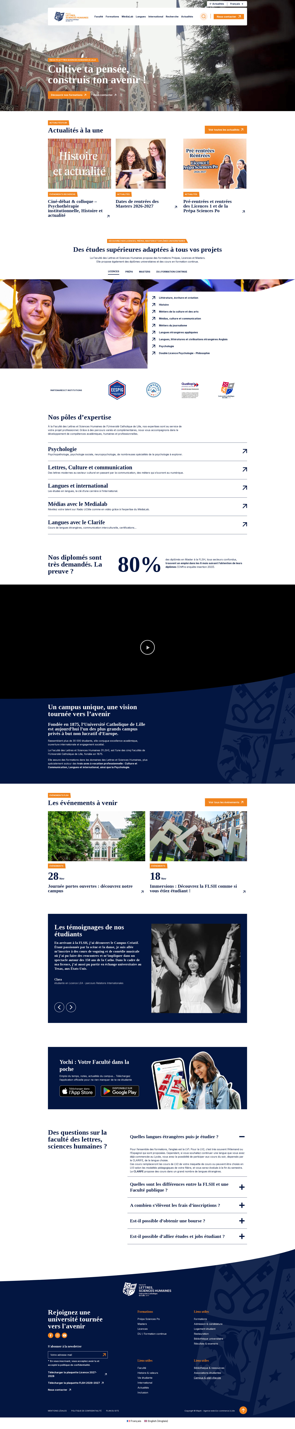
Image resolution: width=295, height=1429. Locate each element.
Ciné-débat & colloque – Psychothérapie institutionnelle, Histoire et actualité (75, 208)
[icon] (50, 1335)
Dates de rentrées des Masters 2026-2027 (137, 203)
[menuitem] (98, 16)
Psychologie (62, 449)
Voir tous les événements (224, 802)
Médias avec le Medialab (77, 504)
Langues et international (78, 486)
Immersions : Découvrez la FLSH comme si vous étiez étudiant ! (193, 888)
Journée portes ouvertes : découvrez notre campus (90, 888)
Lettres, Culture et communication (90, 467)
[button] (237, 4)
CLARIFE (139, 1171)
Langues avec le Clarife (76, 522)
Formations (145, 1311)
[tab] (113, 272)
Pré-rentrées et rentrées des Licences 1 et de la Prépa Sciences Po (207, 206)
